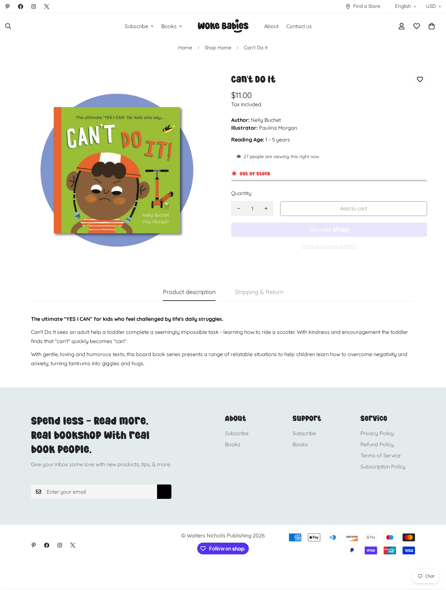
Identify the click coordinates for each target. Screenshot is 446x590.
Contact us (299, 26)
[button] (431, 26)
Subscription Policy (383, 466)
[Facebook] (20, 6)
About (271, 26)
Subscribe (136, 26)
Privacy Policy (377, 433)
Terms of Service (380, 455)
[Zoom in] (201, 86)
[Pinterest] (7, 6)
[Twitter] (46, 6)
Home (185, 47)
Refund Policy (377, 444)
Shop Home (218, 47)
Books (169, 26)
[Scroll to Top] (433, 554)
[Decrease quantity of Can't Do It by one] (238, 208)
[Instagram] (33, 6)
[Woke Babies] (223, 26)
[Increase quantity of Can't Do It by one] (266, 208)
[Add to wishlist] (419, 79)
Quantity (241, 193)
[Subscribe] (164, 491)
